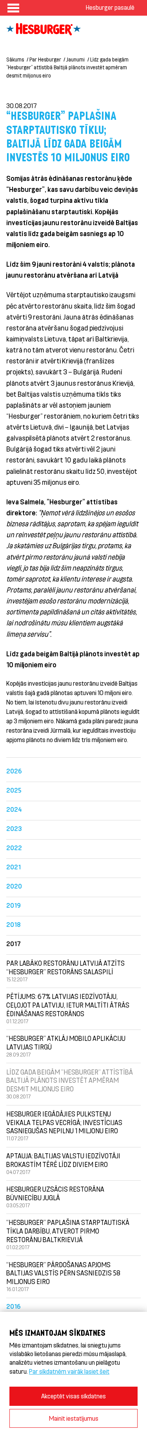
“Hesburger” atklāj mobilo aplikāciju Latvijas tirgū (65, 1042)
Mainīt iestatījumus (73, 1418)
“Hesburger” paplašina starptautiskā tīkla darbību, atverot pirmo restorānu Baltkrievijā (67, 1230)
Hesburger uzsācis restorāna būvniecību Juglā (55, 1193)
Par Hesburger (45, 59)
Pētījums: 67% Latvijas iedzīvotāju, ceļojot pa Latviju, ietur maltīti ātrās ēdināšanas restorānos (67, 1004)
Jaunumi (75, 59)
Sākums (15, 59)
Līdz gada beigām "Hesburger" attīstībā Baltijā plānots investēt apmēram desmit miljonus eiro (69, 1080)
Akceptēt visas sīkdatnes (73, 1396)
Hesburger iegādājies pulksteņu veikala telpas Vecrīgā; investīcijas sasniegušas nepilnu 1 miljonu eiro (64, 1122)
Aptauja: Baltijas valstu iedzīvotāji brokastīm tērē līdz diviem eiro (63, 1160)
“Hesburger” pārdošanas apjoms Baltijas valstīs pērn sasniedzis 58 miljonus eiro (63, 1273)
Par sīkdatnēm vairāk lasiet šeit (69, 1371)
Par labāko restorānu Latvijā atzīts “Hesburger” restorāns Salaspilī (65, 967)
